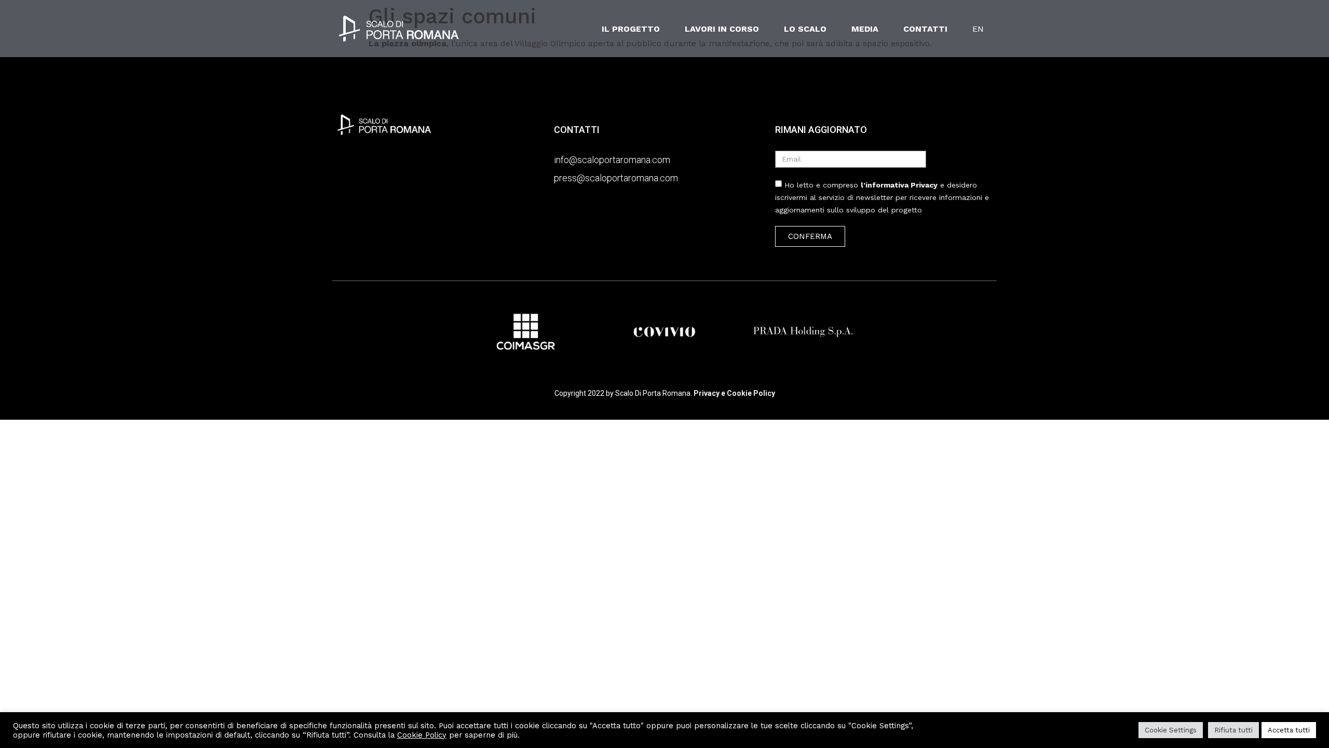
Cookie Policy (421, 735)
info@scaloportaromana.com (612, 159)
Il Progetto (631, 29)
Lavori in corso (722, 29)
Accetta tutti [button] (1289, 730)
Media (864, 29)
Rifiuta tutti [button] (1233, 730)
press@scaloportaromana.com (616, 177)
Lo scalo (805, 29)
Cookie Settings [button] (1171, 730)
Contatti (925, 29)
